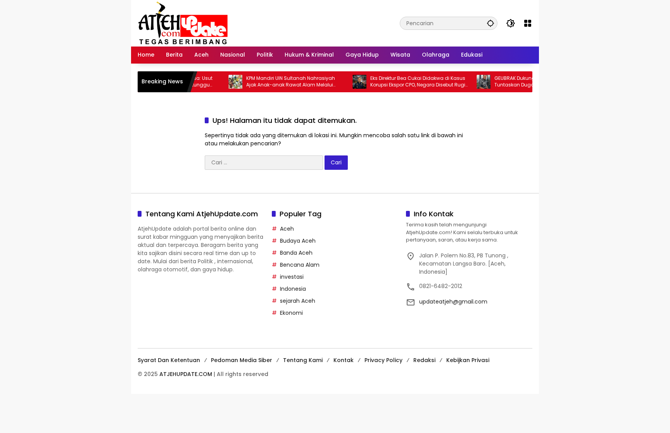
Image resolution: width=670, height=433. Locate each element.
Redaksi (424, 360)
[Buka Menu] (527, 23)
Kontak (343, 360)
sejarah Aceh (297, 301)
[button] (490, 23)
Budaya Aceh (298, 241)
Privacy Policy (383, 360)
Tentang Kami (303, 360)
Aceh (287, 229)
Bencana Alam (299, 265)
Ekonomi (291, 313)
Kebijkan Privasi (467, 360)
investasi (292, 277)
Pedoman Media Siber (241, 360)
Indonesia (293, 289)
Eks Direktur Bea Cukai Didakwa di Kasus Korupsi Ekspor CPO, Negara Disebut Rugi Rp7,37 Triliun (408, 81)
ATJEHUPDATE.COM (185, 374)
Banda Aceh (296, 253)
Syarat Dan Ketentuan (169, 360)
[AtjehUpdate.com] (183, 23)
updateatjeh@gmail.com (453, 301)
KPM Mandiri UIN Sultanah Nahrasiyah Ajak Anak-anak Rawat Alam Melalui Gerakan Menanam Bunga (281, 81)
